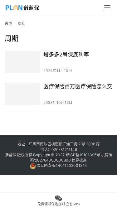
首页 (8, 23)
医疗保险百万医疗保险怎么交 (77, 86)
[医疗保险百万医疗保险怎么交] (22, 94)
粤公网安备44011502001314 (61, 165)
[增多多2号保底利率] (22, 62)
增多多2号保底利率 (66, 54)
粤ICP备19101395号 (83, 154)
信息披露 (79, 160)
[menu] (107, 7)
